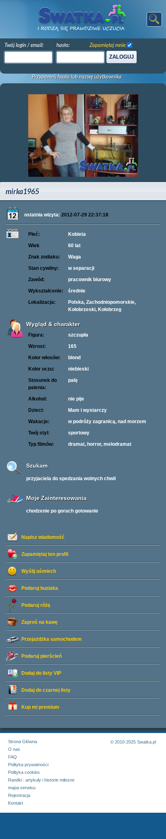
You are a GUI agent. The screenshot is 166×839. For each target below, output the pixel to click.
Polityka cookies (24, 772)
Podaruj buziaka (39, 588)
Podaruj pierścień (41, 656)
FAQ (12, 756)
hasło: (63, 45)
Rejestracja (19, 795)
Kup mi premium (40, 707)
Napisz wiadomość (42, 537)
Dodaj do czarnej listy (46, 690)
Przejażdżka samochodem (51, 639)
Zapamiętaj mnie (107, 45)
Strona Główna (22, 741)
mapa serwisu (21, 787)
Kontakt (15, 803)
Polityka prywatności (28, 764)
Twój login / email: (24, 45)
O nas (14, 749)
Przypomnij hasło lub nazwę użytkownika (77, 76)
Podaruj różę (35, 605)
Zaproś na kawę (39, 622)
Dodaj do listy (41, 673)
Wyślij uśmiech (38, 571)
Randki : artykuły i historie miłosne (41, 780)
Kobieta (77, 234)
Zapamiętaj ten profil (44, 554)
